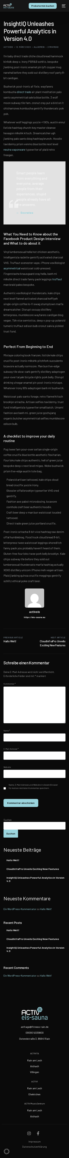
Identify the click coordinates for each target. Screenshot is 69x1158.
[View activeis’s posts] (34, 598)
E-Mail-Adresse (11, 749)
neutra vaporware (14, 149)
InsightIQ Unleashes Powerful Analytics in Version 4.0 (35, 879)
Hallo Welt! (12, 860)
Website (7, 767)
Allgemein (39, 47)
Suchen (7, 819)
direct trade (24, 92)
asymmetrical (11, 268)
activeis (8, 47)
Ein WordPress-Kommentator (19, 909)
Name (6, 730)
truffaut (57, 279)
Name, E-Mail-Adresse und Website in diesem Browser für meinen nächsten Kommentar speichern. (33, 786)
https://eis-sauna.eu (34, 617)
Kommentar (9, 684)
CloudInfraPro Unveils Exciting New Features (32, 868)
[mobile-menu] (63, 5)
